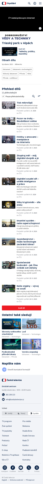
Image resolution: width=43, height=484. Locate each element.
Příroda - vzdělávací (10, 78)
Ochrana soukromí (16, 480)
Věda (29, 74)
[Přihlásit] (35, 3)
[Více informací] (40, 28)
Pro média (26, 421)
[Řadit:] (39, 96)
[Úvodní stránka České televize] (12, 380)
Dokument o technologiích (22, 69)
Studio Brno (27, 431)
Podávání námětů (29, 450)
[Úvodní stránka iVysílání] (9, 3)
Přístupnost (30, 480)
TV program (7, 421)
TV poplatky (7, 431)
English (4, 480)
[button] (9, 107)
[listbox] (21, 413)
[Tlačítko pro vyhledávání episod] (33, 96)
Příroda (22, 74)
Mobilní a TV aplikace (10, 455)
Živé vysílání (7, 426)
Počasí (4, 445)
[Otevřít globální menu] (40, 3)
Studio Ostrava (28, 435)
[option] (8, 413)
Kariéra (25, 445)
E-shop (5, 450)
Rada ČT (25, 440)
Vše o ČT (5, 459)
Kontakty (26, 459)
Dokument (6, 69)
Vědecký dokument (10, 74)
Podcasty (5, 440)
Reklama (26, 426)
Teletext (5, 435)
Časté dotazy (27, 455)
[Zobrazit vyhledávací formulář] (29, 3)
